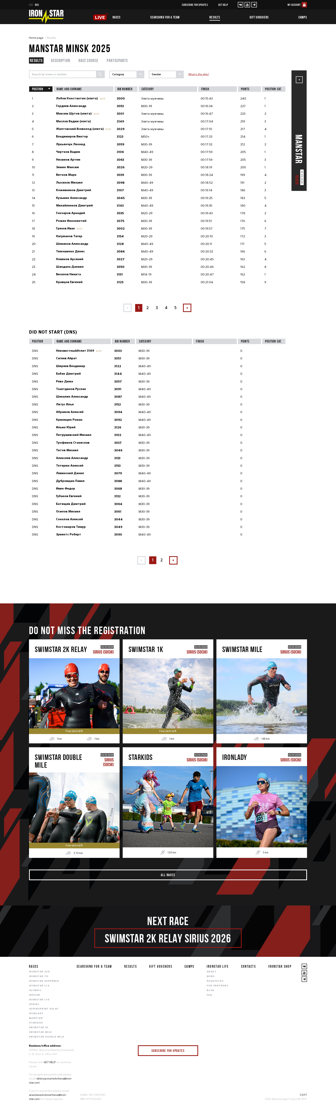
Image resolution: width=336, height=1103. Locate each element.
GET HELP (50, 1062)
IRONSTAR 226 (39, 972)
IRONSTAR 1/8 (39, 1000)
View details (74, 705)
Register (74, 689)
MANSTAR (36, 1018)
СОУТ (303, 1095)
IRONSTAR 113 (38, 976)
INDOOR (34, 995)
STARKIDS (36, 1023)
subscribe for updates (195, 4)
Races (117, 17)
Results (214, 17)
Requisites (215, 981)
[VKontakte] (240, 4)
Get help (223, 4)
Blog (210, 990)
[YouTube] (247, 4)
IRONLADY (36, 1013)
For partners (217, 986)
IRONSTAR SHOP (279, 966)
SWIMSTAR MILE (40, 1032)
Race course (89, 60)
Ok (192, 1050)
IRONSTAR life (218, 966)
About (212, 972)
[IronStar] (46, 16)
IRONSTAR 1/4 (39, 986)
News (211, 976)
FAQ (209, 995)
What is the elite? (198, 74)
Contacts (248, 966)
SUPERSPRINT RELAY (43, 1009)
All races (168, 875)
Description (60, 60)
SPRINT (34, 1004)
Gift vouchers (259, 17)
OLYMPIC (35, 990)
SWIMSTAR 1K (38, 1027)
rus (37, 4)
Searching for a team (165, 17)
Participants (117, 60)
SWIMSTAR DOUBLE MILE (46, 1037)
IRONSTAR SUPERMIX (44, 981)
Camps (302, 17)
